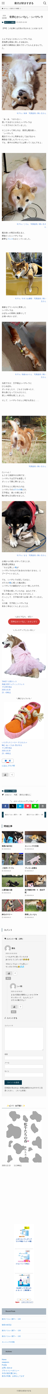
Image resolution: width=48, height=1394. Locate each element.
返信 (8, 978)
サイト (7, 1071)
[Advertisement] (24, 1195)
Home (4, 1360)
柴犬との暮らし (25, 795)
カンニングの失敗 (8, 1342)
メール (7, 1063)
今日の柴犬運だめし (9, 1373)
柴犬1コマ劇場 (10, 22)
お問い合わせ (7, 1368)
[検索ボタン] (45, 3)
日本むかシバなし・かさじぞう (24, 621)
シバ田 (19, 986)
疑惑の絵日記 (6, 1325)
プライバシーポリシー (10, 1371)
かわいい (8, 795)
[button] (5, 806)
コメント (9, 1025)
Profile (4, 1365)
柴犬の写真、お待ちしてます (13, 1376)
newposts (5, 1362)
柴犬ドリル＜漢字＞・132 (11, 1336)
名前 (6, 1054)
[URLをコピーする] (42, 806)
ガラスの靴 (17, 489)
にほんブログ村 (8, 766)
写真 (15, 795)
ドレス (10, 239)
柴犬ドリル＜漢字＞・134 (11, 1319)
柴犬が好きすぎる (24, 3)
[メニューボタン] (3, 3)
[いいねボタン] (5, 775)
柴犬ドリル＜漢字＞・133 (11, 1330)
